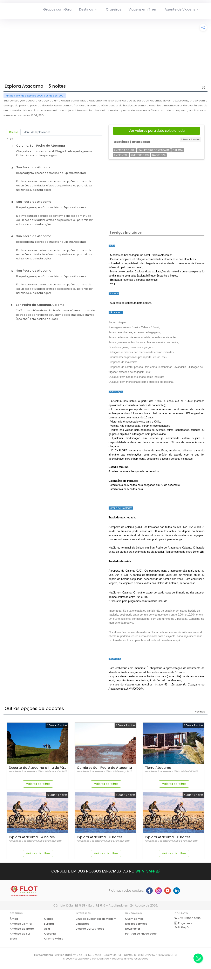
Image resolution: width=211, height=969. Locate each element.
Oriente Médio (53, 939)
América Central (21, 924)
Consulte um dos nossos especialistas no (103, 871)
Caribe (48, 919)
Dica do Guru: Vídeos (90, 929)
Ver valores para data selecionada (157, 130)
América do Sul (124, 150)
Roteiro (13, 132)
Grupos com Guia (57, 9)
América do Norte (22, 929)
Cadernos (82, 924)
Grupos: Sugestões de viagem (96, 919)
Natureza (158, 155)
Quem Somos (134, 919)
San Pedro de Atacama (153, 150)
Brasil (13, 939)
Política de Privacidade (141, 934)
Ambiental (121, 155)
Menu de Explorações (37, 132)
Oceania (50, 934)
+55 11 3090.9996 (189, 918)
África (14, 919)
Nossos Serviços (136, 924)
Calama (178, 150)
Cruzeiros (113, 9)
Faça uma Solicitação (183, 925)
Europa (49, 924)
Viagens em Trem (143, 9)
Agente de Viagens (180, 9)
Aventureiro (140, 155)
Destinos (86, 9)
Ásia (47, 929)
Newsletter (132, 929)
